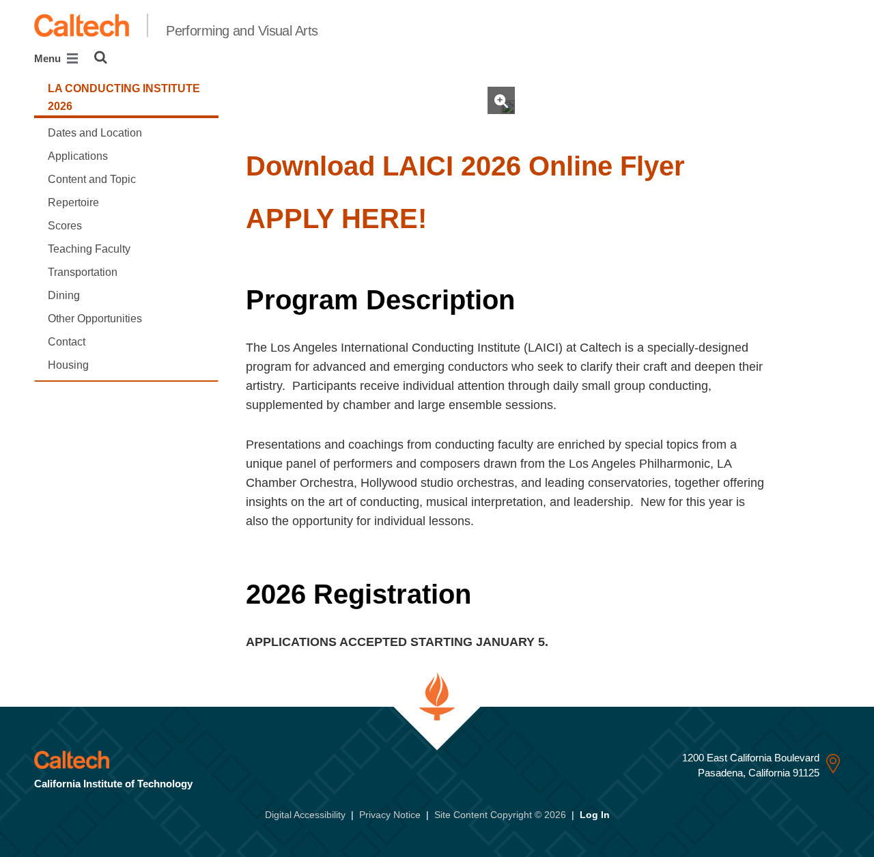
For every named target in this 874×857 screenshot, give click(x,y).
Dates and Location (95, 133)
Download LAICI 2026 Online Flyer (465, 166)
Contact (66, 342)
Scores (65, 225)
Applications (78, 156)
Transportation (82, 272)
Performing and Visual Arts (242, 30)
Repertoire (73, 202)
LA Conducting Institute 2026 (124, 97)
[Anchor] (702, 166)
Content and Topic (92, 179)
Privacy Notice (390, 814)
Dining (64, 295)
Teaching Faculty (89, 249)
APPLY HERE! (336, 218)
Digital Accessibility (305, 814)
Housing (68, 365)
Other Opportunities (95, 318)
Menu (49, 58)
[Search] (100, 57)
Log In (595, 814)
